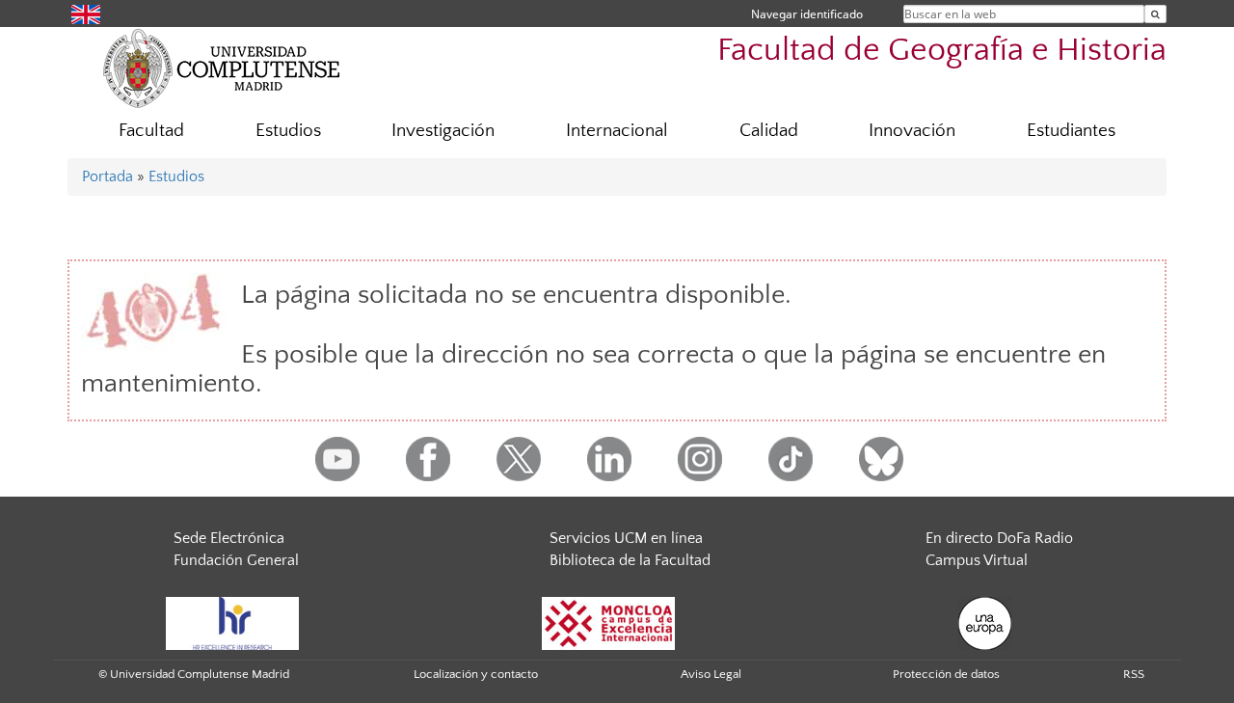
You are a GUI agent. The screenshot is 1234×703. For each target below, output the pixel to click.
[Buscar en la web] (1155, 14)
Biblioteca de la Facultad (630, 560)
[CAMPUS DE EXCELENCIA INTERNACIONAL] (608, 622)
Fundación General (236, 560)
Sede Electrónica (229, 538)
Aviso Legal (711, 674)
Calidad (768, 131)
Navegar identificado (807, 14)
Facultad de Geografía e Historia (942, 50)
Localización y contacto (476, 674)
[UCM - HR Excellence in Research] (232, 622)
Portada (107, 176)
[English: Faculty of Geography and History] (85, 13)
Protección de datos (946, 674)
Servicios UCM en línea (626, 538)
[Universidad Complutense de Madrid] (221, 67)
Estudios (288, 131)
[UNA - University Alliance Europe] (984, 622)
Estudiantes (1071, 131)
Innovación (912, 131)
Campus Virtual (977, 560)
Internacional (617, 131)
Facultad (151, 131)
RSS (1133, 674)
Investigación (443, 131)
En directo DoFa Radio (999, 538)
